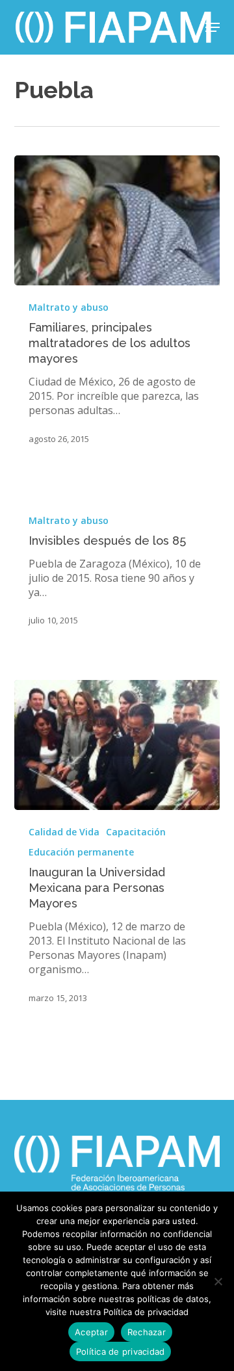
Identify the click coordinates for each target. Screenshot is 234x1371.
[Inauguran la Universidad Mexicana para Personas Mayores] (117, 745)
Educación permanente (81, 852)
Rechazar (146, 1332)
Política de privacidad (120, 1351)
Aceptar (91, 1332)
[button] (212, 27)
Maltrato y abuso (69, 307)
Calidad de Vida (64, 832)
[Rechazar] (217, 1281)
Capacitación (136, 832)
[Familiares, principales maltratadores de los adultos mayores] (117, 220)
